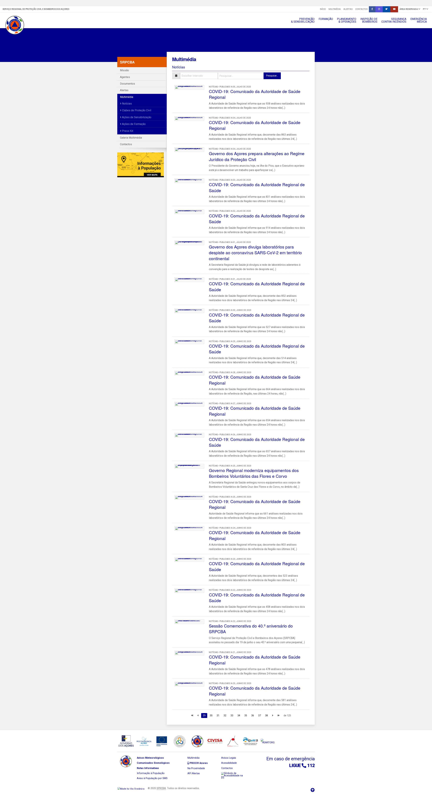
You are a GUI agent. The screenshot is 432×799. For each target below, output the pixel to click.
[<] (198, 715)
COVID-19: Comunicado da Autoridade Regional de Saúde (257, 187)
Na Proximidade (196, 768)
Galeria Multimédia (131, 137)
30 (211, 715)
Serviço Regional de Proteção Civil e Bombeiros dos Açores (36, 9)
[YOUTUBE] (394, 9)
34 (238, 715)
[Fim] (278, 715)
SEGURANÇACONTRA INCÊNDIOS (393, 20)
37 (259, 715)
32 (225, 715)
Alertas (348, 9)
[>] (272, 715)
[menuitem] (323, 9)
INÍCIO (323, 9)
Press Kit (127, 131)
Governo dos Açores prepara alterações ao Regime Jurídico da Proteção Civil (256, 156)
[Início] (192, 715)
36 (252, 715)
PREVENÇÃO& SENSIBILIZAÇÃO (303, 20)
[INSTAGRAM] (379, 9)
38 (266, 715)
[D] (222, 777)
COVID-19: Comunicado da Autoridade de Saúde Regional (254, 94)
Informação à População (151, 773)
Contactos (361, 9)
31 (218, 715)
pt (424, 9)
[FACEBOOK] (372, 9)
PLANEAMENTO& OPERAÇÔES (346, 20)
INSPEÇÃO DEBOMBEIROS (368, 20)
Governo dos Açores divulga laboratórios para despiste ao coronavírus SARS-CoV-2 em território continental (255, 252)
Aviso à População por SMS (152, 778)
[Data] (195, 75)
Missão (124, 70)
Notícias (126, 103)
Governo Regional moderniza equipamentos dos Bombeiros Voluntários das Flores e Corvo (254, 473)
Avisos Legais (228, 757)
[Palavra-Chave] (241, 75)
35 (245, 715)
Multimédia (335, 9)
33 (232, 715)
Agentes (125, 77)
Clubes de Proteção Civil (136, 110)
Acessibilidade (229, 763)
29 (204, 715)
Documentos (127, 83)
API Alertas (193, 773)
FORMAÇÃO (326, 19)
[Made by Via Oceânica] (131, 788)
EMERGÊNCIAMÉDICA (418, 20)
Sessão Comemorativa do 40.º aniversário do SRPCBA (251, 628)
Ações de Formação (133, 124)
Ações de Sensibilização (136, 117)
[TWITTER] (386, 9)
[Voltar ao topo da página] (312, 790)
